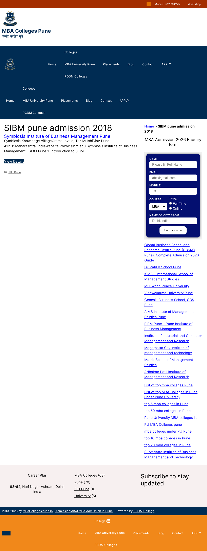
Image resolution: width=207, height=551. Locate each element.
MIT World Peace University (166, 286)
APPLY (166, 64)
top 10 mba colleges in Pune (167, 438)
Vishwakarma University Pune (168, 293)
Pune (78, 482)
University (82, 496)
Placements (111, 64)
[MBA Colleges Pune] (10, 64)
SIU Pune (14, 172)
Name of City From (164, 215)
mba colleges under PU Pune (168, 431)
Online (177, 208)
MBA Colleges (85, 475)
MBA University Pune (79, 64)
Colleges (70, 52)
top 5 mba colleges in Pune (166, 404)
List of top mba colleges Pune (168, 385)
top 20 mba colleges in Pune (167, 445)
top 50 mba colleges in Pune (167, 411)
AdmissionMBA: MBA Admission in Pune (84, 511)
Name (153, 159)
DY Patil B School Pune (162, 267)
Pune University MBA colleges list (171, 418)
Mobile (155, 185)
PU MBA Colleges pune (163, 424)
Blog (131, 64)
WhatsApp (194, 4)
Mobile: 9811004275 (167, 4)
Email (153, 172)
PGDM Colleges (75, 76)
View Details (14, 161)
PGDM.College (143, 511)
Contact (147, 64)
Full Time (179, 203)
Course (155, 199)
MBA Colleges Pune (26, 31)
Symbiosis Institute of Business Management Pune (57, 136)
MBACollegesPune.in (38, 511)
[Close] (6, 533)
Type (172, 198)
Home (52, 64)
